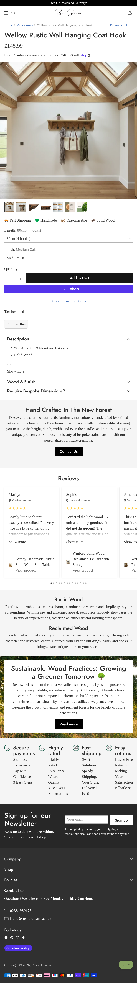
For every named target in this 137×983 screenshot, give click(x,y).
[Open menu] (6, 13)
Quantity (11, 269)
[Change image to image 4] (46, 207)
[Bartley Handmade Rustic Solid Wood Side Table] (10, 565)
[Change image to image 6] (70, 207)
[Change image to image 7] (82, 207)
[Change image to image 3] (34, 207)
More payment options (68, 301)
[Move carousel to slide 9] (72, 583)
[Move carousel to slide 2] (53, 583)
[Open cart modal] (129, 13)
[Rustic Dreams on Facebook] (6, 939)
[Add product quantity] (20, 279)
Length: (22, 230)
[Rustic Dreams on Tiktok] (23, 939)
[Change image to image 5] (58, 207)
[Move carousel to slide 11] (77, 583)
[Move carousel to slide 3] (56, 583)
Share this (18, 324)
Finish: (20, 249)
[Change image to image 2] (21, 207)
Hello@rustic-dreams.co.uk (30, 918)
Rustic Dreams (41, 965)
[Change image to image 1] (9, 207)
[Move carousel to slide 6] (64, 583)
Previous (116, 25)
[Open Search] (13, 13)
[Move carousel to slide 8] (69, 583)
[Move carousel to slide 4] (59, 583)
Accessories (25, 25)
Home (8, 25)
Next (129, 25)
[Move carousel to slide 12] (80, 583)
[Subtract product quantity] (7, 279)
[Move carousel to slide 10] (75, 583)
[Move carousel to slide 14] (86, 583)
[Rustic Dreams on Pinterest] (12, 939)
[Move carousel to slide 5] (61, 583)
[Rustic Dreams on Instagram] (17, 939)
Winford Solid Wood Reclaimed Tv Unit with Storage (91, 559)
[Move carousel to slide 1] (51, 583)
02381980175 (21, 910)
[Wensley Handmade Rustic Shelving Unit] (126, 565)
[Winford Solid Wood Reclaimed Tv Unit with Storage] (68, 562)
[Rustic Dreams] (68, 13)
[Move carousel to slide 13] (83, 583)
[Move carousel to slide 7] (67, 583)
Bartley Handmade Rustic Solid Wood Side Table (34, 562)
